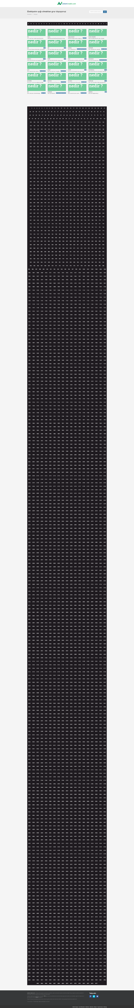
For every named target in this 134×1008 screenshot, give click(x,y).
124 (31, 125)
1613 (105, 381)
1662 (71, 391)
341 (56, 160)
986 (33, 269)
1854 (79, 426)
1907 (63, 437)
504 (38, 188)
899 (99, 251)
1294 (42, 325)
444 (49, 178)
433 (85, 174)
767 (78, 230)
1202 (54, 307)
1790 (50, 416)
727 (85, 223)
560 (89, 195)
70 (82, 115)
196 (63, 136)
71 (85, 115)
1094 (79, 286)
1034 (67, 276)
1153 (88, 297)
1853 (75, 426)
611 (45, 206)
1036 (75, 276)
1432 (63, 349)
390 (81, 167)
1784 (105, 412)
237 (60, 143)
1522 (42, 367)
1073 (71, 283)
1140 (33, 297)
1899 (29, 437)
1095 (84, 286)
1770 (46, 412)
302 (67, 153)
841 (41, 244)
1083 (33, 286)
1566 (67, 374)
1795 (71, 416)
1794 (67, 416)
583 (96, 199)
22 (89, 108)
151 (52, 129)
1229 (88, 311)
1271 (105, 318)
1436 (79, 349)
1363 (92, 335)
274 (41, 150)
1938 (33, 444)
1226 (75, 311)
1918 (29, 440)
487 (52, 185)
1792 (59, 416)
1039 (88, 276)
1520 (33, 367)
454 (85, 178)
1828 (50, 423)
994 (62, 269)
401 (45, 171)
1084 (38, 286)
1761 (88, 409)
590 (45, 202)
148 (41, 129)
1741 (84, 405)
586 (31, 202)
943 (31, 262)
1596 (33, 381)
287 (89, 150)
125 (34, 125)
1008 (38, 272)
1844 (38, 426)
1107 (54, 290)
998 (76, 269)
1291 (29, 325)
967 (41, 265)
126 (38, 125)
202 (85, 136)
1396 (71, 342)
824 (56, 241)
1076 (84, 283)
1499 (105, 360)
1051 (59, 279)
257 (56, 146)
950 (56, 262)
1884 (46, 433)
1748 (33, 409)
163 (96, 129)
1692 (38, 398)
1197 (33, 307)
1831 (63, 423)
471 (70, 181)
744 (70, 227)
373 (96, 164)
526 (41, 192)
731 (99, 223)
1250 (96, 314)
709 (96, 220)
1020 (88, 272)
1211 (92, 307)
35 (51, 111)
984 (103, 265)
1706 (96, 398)
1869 (63, 430)
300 (60, 153)
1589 (84, 377)
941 (99, 258)
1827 (46, 423)
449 (67, 178)
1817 (84, 419)
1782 (96, 412)
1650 (100, 388)
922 (31, 258)
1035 (71, 276)
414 (92, 171)
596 (67, 202)
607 (31, 206)
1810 (54, 419)
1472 (71, 356)
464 (45, 181)
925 (41, 258)
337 (41, 160)
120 (92, 122)
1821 (100, 419)
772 (96, 230)
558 (81, 195)
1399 (84, 342)
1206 (71, 307)
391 (85, 167)
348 (81, 160)
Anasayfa (29, 14)
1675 (46, 395)
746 (78, 227)
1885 (50, 433)
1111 (71, 290)
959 (89, 262)
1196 (29, 307)
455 (89, 178)
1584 (63, 377)
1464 (38, 356)
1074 (75, 283)
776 (34, 234)
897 (92, 251)
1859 (100, 426)
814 (96, 237)
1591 (92, 377)
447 (60, 178)
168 (38, 132)
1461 (105, 353)
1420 (92, 346)
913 (74, 255)
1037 (79, 276)
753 (103, 227)
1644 (75, 388)
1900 (33, 437)
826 (63, 241)
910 (63, 255)
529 (52, 192)
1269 (96, 318)
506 (45, 188)
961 (96, 262)
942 (103, 258)
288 (92, 150)
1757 (71, 409)
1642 (67, 388)
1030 (50, 276)
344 (67, 160)
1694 (46, 398)
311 (99, 153)
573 (60, 199)
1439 (92, 349)
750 (92, 227)
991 (51, 269)
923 (34, 258)
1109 (63, 290)
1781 (92, 412)
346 (74, 160)
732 (103, 223)
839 (34, 244)
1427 (42, 349)
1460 (100, 353)
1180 (42, 304)
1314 (46, 328)
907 (52, 255)
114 (70, 122)
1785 (29, 416)
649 (31, 213)
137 (78, 125)
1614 (29, 384)
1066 (42, 283)
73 (91, 115)
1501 (33, 363)
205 (96, 136)
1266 (84, 318)
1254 (33, 318)
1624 (71, 384)
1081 (105, 283)
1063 (29, 283)
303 (70, 153)
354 (103, 160)
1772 (54, 412)
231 (38, 143)
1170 (79, 300)
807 (70, 237)
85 (50, 118)
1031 (54, 276)
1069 (54, 283)
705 (81, 220)
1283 (75, 321)
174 (60, 132)
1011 (50, 272)
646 (96, 209)
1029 (46, 276)
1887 (59, 433)
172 (52, 132)
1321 (75, 328)
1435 (75, 349)
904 (41, 255)
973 (63, 265)
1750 (42, 409)
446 (56, 178)
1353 (50, 335)
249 (103, 143)
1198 (38, 307)
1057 (84, 279)
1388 (38, 342)
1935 (100, 440)
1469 (59, 356)
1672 (33, 395)
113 (67, 122)
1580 (46, 377)
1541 (42, 370)
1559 (38, 374)
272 (34, 150)
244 (85, 143)
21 (86, 108)
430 (74, 174)
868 (63, 248)
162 (92, 129)
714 (38, 223)
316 (41, 157)
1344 (92, 332)
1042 (100, 276)
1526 (59, 367)
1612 (100, 381)
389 (78, 167)
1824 (33, 423)
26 (101, 108)
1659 (59, 391)
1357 (67, 335)
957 (81, 262)
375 (103, 164)
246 (92, 143)
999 (80, 269)
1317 (59, 328)
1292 (33, 325)
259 (63, 146)
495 (81, 185)
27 (104, 108)
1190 (84, 304)
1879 (105, 430)
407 (67, 171)
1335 (54, 332)
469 (63, 181)
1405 (29, 346)
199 (74, 136)
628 (31, 209)
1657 (50, 391)
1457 (88, 353)
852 (81, 244)
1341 (79, 332)
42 (73, 111)
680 (67, 216)
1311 (33, 328)
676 (52, 216)
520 (96, 188)
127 (41, 125)
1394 (63, 342)
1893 (84, 433)
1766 (29, 412)
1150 (75, 297)
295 (41, 153)
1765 (105, 409)
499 (96, 185)
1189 (79, 304)
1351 (42, 335)
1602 (59, 381)
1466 (46, 356)
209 (34, 139)
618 (70, 206)
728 (89, 223)
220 (74, 139)
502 (31, 188)
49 (94, 111)
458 (99, 178)
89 (63, 118)
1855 (84, 426)
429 (70, 174)
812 (89, 237)
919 (96, 255)
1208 (79, 307)
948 (49, 262)
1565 (63, 374)
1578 (38, 377)
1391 (50, 342)
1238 (46, 314)
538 (85, 192)
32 (42, 111)
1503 (42, 363)
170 (45, 132)
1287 (92, 321)
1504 (46, 363)
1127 (59, 293)
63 (60, 115)
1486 (50, 360)
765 (70, 230)
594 (60, 202)
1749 (38, 409)
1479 (100, 356)
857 (99, 244)
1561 (46, 374)
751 (96, 227)
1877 (96, 430)
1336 (59, 332)
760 (52, 230)
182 (89, 132)
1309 (105, 325)
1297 (54, 325)
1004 (100, 269)
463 (41, 181)
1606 (75, 381)
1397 (75, 342)
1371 (46, 339)
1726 (100, 402)
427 (63, 174)
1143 (46, 297)
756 (38, 230)
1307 (96, 325)
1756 (67, 409)
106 (41, 122)
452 (78, 178)
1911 (79, 437)
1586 (71, 377)
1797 (79, 416)
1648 (92, 388)
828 (70, 241)
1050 (54, 279)
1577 (33, 377)
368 (78, 164)
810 (81, 237)
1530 (75, 367)
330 (92, 157)
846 (60, 244)
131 (56, 125)
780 (49, 234)
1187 (71, 304)
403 (52, 171)
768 (81, 230)
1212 (96, 307)
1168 (71, 300)
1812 (63, 419)
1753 (54, 409)
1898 (105, 433)
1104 (42, 290)
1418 (84, 346)
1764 (100, 409)
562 (96, 195)
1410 (50, 346)
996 (69, 269)
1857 (92, 426)
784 (63, 234)
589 (41, 202)
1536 (100, 367)
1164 (54, 300)
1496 (92, 360)
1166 (63, 300)
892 (74, 251)
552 (60, 195)
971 (56, 265)
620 (78, 206)
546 (38, 195)
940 (96, 258)
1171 (84, 300)
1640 (59, 388)
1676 (50, 395)
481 (31, 185)
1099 (100, 286)
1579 (42, 377)
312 (103, 153)
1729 (33, 405)
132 (60, 125)
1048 (46, 279)
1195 (105, 304)
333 (103, 157)
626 (99, 206)
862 (41, 248)
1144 (50, 297)
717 (49, 223)
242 (78, 143)
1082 (29, 286)
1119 (105, 290)
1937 (29, 444)
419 (34, 174)
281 (67, 150)
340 (52, 160)
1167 (67, 300)
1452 (67, 353)
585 (103, 199)
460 (31, 181)
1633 (29, 388)
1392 (54, 342)
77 (103, 115)
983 (99, 265)
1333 (46, 332)
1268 (92, 318)
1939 (38, 444)
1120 (29, 293)
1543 (50, 370)
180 (81, 132)
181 (85, 132)
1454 (75, 353)
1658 (54, 391)
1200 (46, 307)
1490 (67, 360)
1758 (75, 409)
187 (31, 136)
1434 (71, 349)
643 (85, 209)
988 (40, 269)
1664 (79, 391)
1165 (59, 300)
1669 (100, 391)
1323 (84, 328)
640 (74, 209)
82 (41, 118)
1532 (84, 367)
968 (45, 265)
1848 (54, 426)
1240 (54, 314)
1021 (92, 272)
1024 (105, 272)
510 (60, 188)
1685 (88, 395)
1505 (50, 363)
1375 (63, 339)
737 (45, 227)
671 (34, 216)
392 (89, 167)
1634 (33, 388)
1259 (54, 318)
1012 (54, 272)
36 (54, 111)
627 (103, 206)
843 (49, 244)
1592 (96, 377)
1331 (38, 332)
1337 (63, 332)
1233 (105, 311)
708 (92, 220)
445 (52, 178)
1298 (59, 325)
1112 (75, 290)
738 (49, 227)
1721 (79, 402)
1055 (75, 279)
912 (70, 255)
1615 (33, 384)
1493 (79, 360)
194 (56, 136)
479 (99, 181)
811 (85, 237)
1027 (38, 276)
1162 (46, 300)
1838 (92, 423)
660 (70, 213)
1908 (67, 437)
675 (49, 216)
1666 (88, 391)
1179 (38, 304)
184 (96, 132)
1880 (29, 433)
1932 (88, 440)
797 (34, 237)
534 (70, 192)
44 (79, 111)
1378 (75, 339)
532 (63, 192)
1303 (79, 325)
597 (70, 202)
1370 (42, 339)
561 (92, 195)
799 (41, 237)
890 (67, 251)
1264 (75, 318)
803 (56, 237)
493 (74, 185)
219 (70, 139)
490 (63, 185)
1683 (79, 395)
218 (67, 139)
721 (63, 223)
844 (52, 244)
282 (70, 150)
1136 (96, 293)
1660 (63, 391)
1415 (71, 346)
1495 (88, 360)
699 (60, 220)
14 (64, 108)
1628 (88, 384)
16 (70, 108)
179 (78, 132)
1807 (42, 419)
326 (78, 157)
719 (56, 223)
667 (96, 213)
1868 (59, 430)
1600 (50, 381)
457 (96, 178)
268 (96, 146)
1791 (54, 416)
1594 (105, 377)
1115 (88, 290)
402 (49, 171)
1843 (33, 426)
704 (78, 220)
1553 (92, 370)
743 (67, 227)
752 (99, 227)
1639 (54, 388)
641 (78, 209)
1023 (100, 272)
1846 (46, 426)
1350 (38, 335)
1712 (42, 402)
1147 (63, 297)
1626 (79, 384)
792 (92, 234)
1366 (105, 335)
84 (47, 118)
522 (103, 188)
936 (81, 258)
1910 (75, 437)
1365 (100, 335)
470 (67, 181)
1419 (88, 346)
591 (49, 202)
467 (56, 181)
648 (103, 209)
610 (41, 206)
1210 (88, 307)
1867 (54, 430)
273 (38, 150)
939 (92, 258)
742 (63, 227)
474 (81, 181)
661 (74, 213)
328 (85, 157)
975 (70, 265)
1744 (96, 405)
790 (85, 234)
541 (96, 192)
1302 (75, 325)
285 (81, 150)
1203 (59, 307)
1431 (59, 349)
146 (34, 129)
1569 (79, 374)
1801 (96, 416)
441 (38, 178)
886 (52, 251)
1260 (59, 318)
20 (82, 108)
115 (74, 122)
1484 (42, 360)
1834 (75, 423)
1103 (38, 290)
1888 (63, 433)
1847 (50, 426)
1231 (96, 311)
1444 (33, 353)
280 (63, 150)
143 (99, 125)
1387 (33, 342)
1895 (92, 433)
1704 (88, 398)
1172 (88, 300)
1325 (92, 328)
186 (103, 132)
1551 (84, 370)
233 (45, 143)
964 (31, 265)
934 (74, 258)
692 (34, 220)
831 (81, 241)
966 (38, 265)
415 (96, 171)
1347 (105, 332)
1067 (46, 283)
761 (56, 230)
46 (85, 111)
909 (60, 255)
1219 (46, 311)
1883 (42, 433)
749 (89, 227)
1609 (88, 381)
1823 (29, 423)
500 (99, 185)
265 (85, 146)
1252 (105, 314)
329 (89, 157)
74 (94, 115)
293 (34, 153)
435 (92, 174)
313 (31, 157)
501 (103, 185)
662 (78, 213)
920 (99, 255)
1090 (63, 286)
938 (89, 258)
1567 (71, 374)
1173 (92, 300)
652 (41, 213)
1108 (59, 290)
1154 (92, 297)
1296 (50, 325)
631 (41, 209)
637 (63, 209)
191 (45, 136)
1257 (46, 318)
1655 (42, 391)
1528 (67, 367)
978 (81, 265)
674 (45, 216)
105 (38, 122)
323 (67, 157)
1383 (96, 339)
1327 (100, 328)
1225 (71, 311)
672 (38, 216)
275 (45, 150)
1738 (71, 405)
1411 (54, 346)
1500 (29, 363)
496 (85, 185)
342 (60, 160)
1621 (59, 384)
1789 (46, 416)
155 (67, 129)
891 (70, 251)
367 (74, 164)
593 (56, 202)
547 (41, 195)
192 (49, 136)
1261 (63, 318)
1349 (33, 335)
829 (74, 241)
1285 (84, 321)
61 (54, 115)
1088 (54, 286)
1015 (67, 272)
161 (89, 129)
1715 (54, 402)
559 (85, 195)
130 (52, 125)
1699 (67, 398)
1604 (67, 381)
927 (49, 258)
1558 (33, 374)
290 (99, 150)
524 (34, 192)
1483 (38, 360)
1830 (59, 423)
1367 (29, 339)
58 (45, 115)
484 (41, 185)
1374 (59, 339)
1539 (33, 370)
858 (103, 244)
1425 (33, 349)
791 (89, 234)
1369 (38, 339)
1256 (42, 318)
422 (45, 174)
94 (78, 118)
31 (39, 111)
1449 (54, 353)
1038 (84, 276)
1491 (71, 360)
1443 (29, 353)
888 (60, 251)
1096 (88, 286)
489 (60, 185)
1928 (71, 440)
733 (31, 227)
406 (63, 171)
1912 (84, 437)
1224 (67, 311)
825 (60, 241)
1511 (75, 363)
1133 (84, 293)
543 (103, 192)
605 (99, 202)
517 (85, 188)
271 (31, 150)
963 (103, 262)
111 (60, 122)
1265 (79, 318)
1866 (50, 430)
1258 (50, 318)
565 (31, 199)
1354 (54, 335)
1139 (29, 297)
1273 (33, 321)
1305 (88, 325)
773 (99, 230)
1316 (54, 328)
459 (103, 178)
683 (78, 216)
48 (91, 111)
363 (60, 164)
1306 (92, 325)
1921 (42, 440)
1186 (67, 304)
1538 (29, 370)
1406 (33, 346)
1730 (38, 405)
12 (58, 108)
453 (81, 178)
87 (57, 118)
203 (89, 136)
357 (38, 164)
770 (89, 230)
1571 (88, 374)
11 (55, 108)
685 (85, 216)
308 (89, 153)
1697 (59, 398)
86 (53, 118)
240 (70, 143)
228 (103, 139)
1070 (59, 283)
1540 (38, 370)
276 (49, 150)
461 (34, 181)
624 (92, 206)
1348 (29, 335)
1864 (42, 430)
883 (41, 251)
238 (63, 143)
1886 (54, 433)
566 (34, 199)
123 (103, 122)
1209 (84, 307)
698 (56, 220)
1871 (71, 430)
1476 (88, 356)
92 (72, 118)
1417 (79, 346)
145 (31, 129)
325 (74, 157)
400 (41, 171)
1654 (38, 391)
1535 (96, 367)
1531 (79, 367)
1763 (96, 409)
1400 (88, 342)
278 (56, 150)
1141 (38, 297)
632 (45, 209)
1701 (75, 398)
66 (70, 115)
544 (31, 195)
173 (56, 132)
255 (49, 146)
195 (60, 136)
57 (42, 115)
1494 (84, 360)
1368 (33, 339)
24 (95, 108)
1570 (84, 374)
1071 (63, 283)
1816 (79, 419)
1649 (96, 388)
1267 (88, 318)
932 (67, 258)
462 (38, 181)
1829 (54, 423)
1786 (33, 416)
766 (74, 230)
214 (52, 139)
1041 (96, 276)
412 (85, 171)
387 (70, 167)
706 (85, 220)
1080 (100, 283)
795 (103, 234)
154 (63, 129)
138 (81, 125)
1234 (29, 314)
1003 (96, 269)
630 (38, 209)
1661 (67, 391)
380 (45, 167)
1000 (84, 269)
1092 (71, 286)
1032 (59, 276)
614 (56, 206)
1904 (50, 437)
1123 (42, 293)
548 (45, 195)
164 (99, 129)
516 (81, 188)
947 (45, 262)
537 (81, 192)
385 (63, 167)
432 (81, 174)
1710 (33, 402)
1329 (29, 332)
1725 (96, 402)
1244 (71, 314)
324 (70, 157)
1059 (92, 279)
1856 (88, 426)
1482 (33, 360)
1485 (46, 360)
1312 (38, 328)
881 (34, 251)
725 (78, 223)
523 (31, 192)
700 (63, 220)
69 (79, 115)
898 (96, 251)
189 (38, 136)
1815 (75, 419)
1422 (100, 346)
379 (41, 167)
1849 (59, 426)
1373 (54, 339)
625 (96, 206)
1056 (79, 279)
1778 (79, 412)
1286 (88, 321)
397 (31, 171)
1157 (105, 297)
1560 (42, 374)
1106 (50, 290)
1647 (88, 388)
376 (31, 167)
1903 (46, 437)
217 (63, 139)
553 (63, 195)
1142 (42, 297)
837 (103, 241)
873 (81, 248)
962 (99, 262)
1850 (63, 426)
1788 (42, 416)
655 (52, 213)
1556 (105, 370)
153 (60, 129)
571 (52, 199)
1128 (63, 293)
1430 (54, 349)
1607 (79, 381)
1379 (79, 339)
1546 (63, 370)
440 (34, 178)
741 (60, 227)
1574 (100, 374)
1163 (50, 300)
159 (81, 129)
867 (60, 248)
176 (67, 132)
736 (41, 227)
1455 (79, 353)
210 (38, 139)
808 (74, 237)
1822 (105, 419)
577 (74, 199)
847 (63, 244)
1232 (100, 311)
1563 (54, 374)
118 (85, 122)
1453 (71, 353)
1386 (29, 342)
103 (31, 122)
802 (52, 237)
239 (67, 143)
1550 (79, 370)
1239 (50, 314)
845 (56, 244)
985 (29, 269)
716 (45, 223)
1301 (71, 325)
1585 (67, 377)
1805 (33, 419)
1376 (67, 339)
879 (103, 248)
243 (81, 143)
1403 (100, 342)
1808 (46, 419)
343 (63, 160)
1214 (105, 307)
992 (54, 269)
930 (60, 258)
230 (34, 143)
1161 (42, 300)
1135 (92, 293)
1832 (67, 423)
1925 (59, 440)
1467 (50, 356)
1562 (50, 374)
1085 (42, 286)
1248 (88, 314)
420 (38, 174)
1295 (46, 325)
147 (38, 129)
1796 (75, 416)
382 (52, 167)
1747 (29, 409)
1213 (100, 307)
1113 (79, 290)
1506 (54, 363)
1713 (46, 402)
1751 (46, 409)
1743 (92, 405)
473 (78, 181)
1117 (96, 290)
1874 (84, 430)
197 (67, 136)
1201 (50, 307)
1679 (63, 395)
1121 (33, 293)
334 (31, 160)
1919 (33, 440)
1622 (63, 384)
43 (76, 111)
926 (45, 258)
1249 (92, 314)
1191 (88, 304)
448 (63, 178)
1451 (63, 353)
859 (31, 248)
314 (34, 157)
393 (92, 167)
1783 (100, 412)
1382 (92, 339)
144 (103, 125)
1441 (100, 349)
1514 (88, 363)
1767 (33, 412)
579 (81, 199)
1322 (79, 328)
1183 (54, 304)
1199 (42, 307)
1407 (38, 346)
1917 (105, 437)
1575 (105, 374)
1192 (92, 304)
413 (89, 171)
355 (31, 164)
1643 (71, 388)
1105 (46, 290)
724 (74, 223)
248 (99, 143)
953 (67, 262)
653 (45, 213)
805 (63, 237)
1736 (63, 405)
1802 (100, 416)
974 (67, 265)
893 (78, 251)
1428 (46, 349)
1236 (38, 314)
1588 (79, 377)
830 (78, 241)
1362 (88, 335)
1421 (96, 346)
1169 (75, 300)
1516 (96, 363)
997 (72, 269)
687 (92, 216)
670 (31, 216)
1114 (84, 290)
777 (38, 234)
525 (38, 192)
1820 (96, 419)
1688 (100, 395)
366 (70, 164)
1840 (100, 423)
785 (67, 234)
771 (92, 230)
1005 (105, 269)
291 (103, 150)
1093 (75, 286)
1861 (29, 430)
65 (67, 115)
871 (74, 248)
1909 (71, 437)
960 (92, 262)
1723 (88, 402)
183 (92, 132)
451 (74, 178)
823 (52, 241)
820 (41, 241)
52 (103, 111)
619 (74, 206)
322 (63, 157)
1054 (71, 279)
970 (52, 265)
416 (99, 171)
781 (52, 234)
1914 (92, 437)
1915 (96, 437)
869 (67, 248)
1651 (105, 388)
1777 (75, 412)
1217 (38, 311)
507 (49, 188)
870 (70, 248)
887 (56, 251)
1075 (79, 283)
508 (52, 188)
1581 (50, 377)
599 (78, 202)
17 (73, 108)
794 (99, 234)
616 (63, 206)
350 (89, 160)
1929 (75, 440)
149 (45, 129)
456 (92, 178)
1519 (29, 367)
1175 (100, 300)
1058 (88, 279)
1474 (79, 356)
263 (78, 146)
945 (38, 262)
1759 (79, 409)
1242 (63, 314)
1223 (63, 311)
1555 (100, 370)
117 (81, 122)
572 (56, 199)
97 (87, 118)
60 (51, 115)
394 (96, 167)
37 (57, 111)
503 (34, 188)
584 (99, 199)
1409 (46, 346)
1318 (63, 328)
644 (89, 209)
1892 (79, 433)
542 (99, 192)
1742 (88, 405)
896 (89, 251)
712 (31, 223)
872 (78, 248)
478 (96, 181)
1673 (38, 395)
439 (31, 178)
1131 (75, 293)
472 (74, 181)
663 (81, 213)
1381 (88, 339)
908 (56, 255)
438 (103, 174)
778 (41, 234)
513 (70, 188)
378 (38, 167)
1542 (46, 370)
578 (78, 199)
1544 (54, 370)
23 (92, 108)
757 (41, 230)
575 (67, 199)
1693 (42, 398)
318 (49, 157)
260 (67, 146)
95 (81, 118)
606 (103, 202)
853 (85, 244)
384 (60, 167)
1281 (67, 321)
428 (67, 174)
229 (31, 143)
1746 (105, 405)
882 (38, 251)
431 (78, 174)
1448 (50, 353)
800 (45, 237)
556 (74, 195)
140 (89, 125)
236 (56, 143)
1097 (92, 286)
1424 (29, 349)
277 (52, 150)
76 (100, 115)
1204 (63, 307)
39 (63, 111)
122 (99, 122)
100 (97, 118)
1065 (38, 283)
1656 (46, 391)
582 (92, 199)
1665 (84, 391)
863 (45, 248)
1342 (84, 332)
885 (49, 251)
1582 (54, 377)
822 (49, 241)
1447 (46, 353)
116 (78, 122)
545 (34, 195)
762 (60, 230)
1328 (105, 328)
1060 (96, 279)
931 (63, 258)
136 (74, 125)
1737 (67, 405)
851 (78, 244)
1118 (100, 290)
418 (31, 174)
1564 (59, 374)
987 (36, 269)
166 (31, 132)
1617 (42, 384)
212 (45, 139)
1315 (50, 328)
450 (70, 178)
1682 (75, 395)
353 (99, 160)
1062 (105, 279)
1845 (42, 426)
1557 (29, 374)
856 (96, 244)
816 (103, 237)
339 (49, 160)
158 (78, 129)
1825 (38, 423)
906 (49, 255)
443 (45, 178)
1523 (46, 367)
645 (92, 209)
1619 (50, 384)
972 (60, 265)
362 (56, 164)
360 (49, 164)
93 (75, 118)
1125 (50, 293)
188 (34, 136)
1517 (100, 363)
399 (38, 171)
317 (45, 157)
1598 (42, 381)
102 (104, 118)
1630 (96, 384)
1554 (96, 370)
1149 (71, 297)
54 (33, 115)
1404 (105, 342)
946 (41, 262)
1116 (92, 290)
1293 (38, 325)
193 (52, 136)
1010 (46, 272)
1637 (46, 388)
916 (85, 255)
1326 (96, 328)
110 (56, 122)
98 (90, 118)
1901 (38, 437)
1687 (96, 395)
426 (60, 174)
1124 (46, 293)
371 (89, 164)
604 (96, 202)
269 (99, 146)
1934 (96, 440)
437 (99, 174)
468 (60, 181)
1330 (33, 332)
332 (99, 157)
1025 (29, 276)
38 (60, 111)
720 (60, 223)
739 (52, 227)
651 (38, 213)
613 (52, 206)
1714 (50, 402)
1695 (50, 398)
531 (60, 192)
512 (67, 188)
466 (52, 181)
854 (89, 244)
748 (85, 227)
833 (89, 241)
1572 (92, 374)
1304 (84, 325)
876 (92, 248)
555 (70, 195)
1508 (63, 363)
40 (67, 111)
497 (89, 185)
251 (34, 146)
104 (34, 122)
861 (38, 248)
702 (70, 220)
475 (85, 181)
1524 (50, 367)
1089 (59, 286)
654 (49, 213)
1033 (63, 276)
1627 (84, 384)
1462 (29, 356)
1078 (92, 283)
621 (81, 206)
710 (99, 220)
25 (98, 108)
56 (39, 115)
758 (45, 230)
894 (81, 251)
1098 (96, 286)
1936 (105, 440)
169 (41, 132)
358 (41, 164)
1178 (33, 304)
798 (38, 237)
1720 (75, 402)
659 (67, 213)
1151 (79, 297)
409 (74, 171)
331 (96, 157)
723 (70, 223)
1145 (54, 297)
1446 (42, 353)
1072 (67, 283)
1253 (29, 318)
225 (92, 139)
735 (38, 227)
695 (45, 220)
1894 (88, 433)
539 (89, 192)
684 (81, 216)
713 (34, 223)
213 (49, 139)
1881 (33, 433)
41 (70, 111)
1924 (54, 440)
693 (38, 220)
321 (60, 157)
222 (81, 139)
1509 (67, 363)
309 (92, 153)
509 (56, 188)
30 (36, 111)
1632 (105, 384)
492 (70, 185)
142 (96, 125)
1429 (50, 349)
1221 (54, 311)
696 (49, 220)
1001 (88, 269)
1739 (75, 405)
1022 (96, 272)
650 (34, 213)
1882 (38, 433)
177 (70, 132)
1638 (50, 388)
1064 (33, 283)
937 (85, 258)
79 (32, 118)
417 (103, 171)
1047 (42, 279)
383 (56, 167)
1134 (88, 293)
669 (103, 213)
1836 (84, 423)
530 (56, 192)
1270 (100, 318)
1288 (96, 321)
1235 (33, 314)
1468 (54, 356)
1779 (84, 412)
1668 (96, 391)
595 (63, 202)
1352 (46, 335)
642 (81, 209)
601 (85, 202)
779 (45, 234)
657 (60, 213)
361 (52, 164)
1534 (92, 367)
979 (85, 265)
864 (49, 248)
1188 (75, 304)
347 (78, 160)
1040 (92, 276)
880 (31, 251)
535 (74, 192)
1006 (29, 272)
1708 (105, 398)
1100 (105, 286)
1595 (29, 381)
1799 (88, 416)
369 (81, 164)
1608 (84, 381)
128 (45, 125)
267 (92, 146)
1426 (38, 349)
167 (34, 132)
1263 (71, 318)
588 (38, 202)
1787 (38, 416)
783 (60, 234)
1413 (63, 346)
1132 (79, 293)
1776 (71, 412)
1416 (75, 346)
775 (31, 234)
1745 (100, 405)
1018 (79, 272)
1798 (84, 416)
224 (89, 139)
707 (89, 220)
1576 (29, 377)
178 (74, 132)
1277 (50, 321)
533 (67, 192)
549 (49, 195)
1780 (88, 412)
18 (76, 108)
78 (29, 118)
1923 (50, 440)
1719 (71, 402)
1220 (50, 311)
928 (52, 258)
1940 (42, 444)
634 (52, 209)
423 (49, 174)
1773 (59, 412)
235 (52, 143)
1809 (50, 419)
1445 (38, 353)
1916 (100, 437)
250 (31, 146)
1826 (42, 423)
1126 (54, 293)
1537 (105, 367)
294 (38, 153)
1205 (67, 307)
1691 (33, 398)
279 (60, 150)
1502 (38, 363)
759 (49, 230)
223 (85, 139)
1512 (79, 363)
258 (60, 146)
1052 (63, 279)
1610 (92, 381)
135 (70, 125)
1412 (59, 346)
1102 (33, 290)
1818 (88, 419)
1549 (75, 370)
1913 (88, 437)
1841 (105, 423)
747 (81, 227)
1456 (84, 353)
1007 (33, 272)
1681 (71, 395)
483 (38, 185)
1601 (54, 381)
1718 (67, 402)
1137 (100, 293)
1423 (105, 346)
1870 (67, 430)
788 (78, 234)
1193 (96, 304)
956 (78, 262)
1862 (33, 430)
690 (103, 216)
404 (56, 171)
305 (78, 153)
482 (34, 185)
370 (85, 164)
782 (56, 234)
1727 (105, 402)
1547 (67, 370)
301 (63, 153)
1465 (42, 356)
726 (81, 223)
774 (103, 230)
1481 (29, 360)
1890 (71, 433)
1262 (67, 318)
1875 (88, 430)
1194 (100, 304)
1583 (59, 377)
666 (92, 213)
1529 (71, 367)
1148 (67, 297)
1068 (50, 283)
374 (99, 164)
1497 (96, 360)
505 (41, 188)
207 (103, 136)
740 (56, 227)
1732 (46, 405)
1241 (59, 314)
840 (38, 244)
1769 (42, 412)
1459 (96, 353)
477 (92, 181)
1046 (38, 279)
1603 (63, 381)
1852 (71, 426)
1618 (46, 384)
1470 (63, 356)
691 (31, 220)
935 (78, 258)
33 (45, 111)
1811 (59, 419)
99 (93, 118)
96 (84, 118)
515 (78, 188)
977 (78, 265)
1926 (63, 440)
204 (92, 136)
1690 (29, 398)
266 (89, 146)
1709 (29, 402)
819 (38, 241)
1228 (84, 311)
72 (88, 115)
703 (74, 220)
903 (38, 255)
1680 (67, 395)
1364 (96, 335)
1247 (84, 314)
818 (34, 241)
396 (103, 167)
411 (81, 171)
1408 (42, 346)
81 (38, 118)
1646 (84, 388)
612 (49, 206)
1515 (92, 363)
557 (78, 195)
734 (34, 227)
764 (67, 230)
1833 (71, 423)
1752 (50, 409)
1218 (42, 311)
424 (52, 174)
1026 (33, 276)
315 (38, 157)
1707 (100, 398)
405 (60, 171)
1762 (92, 409)
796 (31, 237)
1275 (42, 321)
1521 (38, 367)
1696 (54, 398)
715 (41, 223)
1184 (59, 304)
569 (45, 199)
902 (34, 255)
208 (31, 139)
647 (99, 209)
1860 (105, 426)
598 (74, 202)
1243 (67, 314)
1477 (92, 356)
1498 (100, 360)
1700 (71, 398)
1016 (71, 272)
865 (52, 248)
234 (49, 143)
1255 (38, 318)
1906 (59, 437)
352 (96, 160)
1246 (79, 314)
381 (49, 167)
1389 (42, 342)
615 (60, 206)
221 (78, 139)
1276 (46, 321)
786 (70, 234)
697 (52, 220)
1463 (33, 356)
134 (67, 125)
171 (49, 132)
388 (74, 167)
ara (105, 11)
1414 (67, 346)
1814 (71, 419)
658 (63, 213)
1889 (67, 433)
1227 (79, 311)
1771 (50, 412)
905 (45, 255)
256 (52, 146)
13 (61, 108)
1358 (71, 335)
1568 (75, 374)
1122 (38, 293)
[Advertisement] (67, 98)
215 (56, 139)
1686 (92, 395)
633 (49, 209)
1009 (42, 272)
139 (85, 125)
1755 (63, 409)
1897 (100, 433)
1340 (75, 332)
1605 (71, 381)
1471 (67, 356)
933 (70, 258)
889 (63, 251)
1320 (71, 328)
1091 (67, 286)
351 (92, 160)
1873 (79, 430)
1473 (75, 356)
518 (89, 188)
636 (60, 209)
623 (89, 206)
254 (45, 146)
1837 (88, 423)
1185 (63, 304)
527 (45, 192)
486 (49, 185)
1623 (67, 384)
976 (74, 265)
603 (92, 202)
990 (47, 269)
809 (78, 237)
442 (41, 178)
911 (67, 255)
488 (56, 185)
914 (78, 255)
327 (81, 157)
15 (67, 108)
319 (52, 157)
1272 (29, 321)
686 (89, 216)
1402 (96, 342)
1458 (92, 353)
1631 (100, 384)
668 (99, 213)
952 (63, 262)
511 (63, 188)
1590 (88, 377)
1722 (84, 402)
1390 (46, 342)
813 (92, 237)
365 (67, 164)
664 (85, 213)
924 (38, 258)
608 (34, 206)
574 (63, 199)
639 (70, 209)
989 (43, 269)
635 (56, 209)
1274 (38, 321)
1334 (50, 332)
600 (81, 202)
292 (31, 153)
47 (88, 111)
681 (70, 216)
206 (99, 136)
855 (92, 244)
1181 (46, 304)
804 (60, 237)
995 (65, 269)
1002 (92, 269)
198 (70, 136)
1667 (92, 391)
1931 (84, 440)
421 (41, 174)
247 (96, 143)
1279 (59, 321)
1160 (38, 300)
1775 (67, 412)
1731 (42, 405)
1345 (96, 332)
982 (96, 265)
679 (63, 216)
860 (34, 248)
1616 (38, 384)
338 (45, 160)
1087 (50, 286)
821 (45, 241)
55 (36, 115)
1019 (84, 272)
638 (67, 209)
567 (38, 199)
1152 (84, 297)
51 (100, 111)
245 (89, 143)
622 (85, 206)
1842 (29, 426)
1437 (84, 349)
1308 (100, 325)
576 (70, 199)
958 (85, 262)
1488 (59, 360)
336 (38, 160)
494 (78, 185)
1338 (67, 332)
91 (69, 118)
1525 (54, 367)
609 (38, 206)
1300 (67, 325)
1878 (100, 430)
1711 (38, 402)
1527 (63, 367)
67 (73, 115)
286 (85, 150)
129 (49, 125)
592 (52, 202)
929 (56, 258)
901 (31, 255)
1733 (50, 405)
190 (41, 136)
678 (60, 216)
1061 (100, 279)
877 (96, 248)
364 (63, 164)
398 (34, 171)
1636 (42, 388)
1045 (33, 279)
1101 (29, 290)
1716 (59, 402)
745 (74, 227)
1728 (29, 405)
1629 (92, 384)
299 (56, 153)
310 (96, 153)
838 (31, 244)
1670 (105, 391)
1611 (96, 381)
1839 (96, 423)
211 (41, 139)
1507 (59, 363)
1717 (63, 402)
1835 (79, 423)
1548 (71, 370)
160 (85, 129)
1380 (84, 339)
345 (70, 160)
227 (99, 139)
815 (99, 237)
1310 (29, 328)
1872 (75, 430)
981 (92, 265)
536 (78, 192)
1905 (54, 437)
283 (74, 150)
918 (92, 255)
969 (49, 265)
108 (49, 122)
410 (78, 171)
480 (103, 181)
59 (48, 115)
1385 (105, 339)
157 (74, 129)
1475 (84, 356)
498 (92, 185)
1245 (75, 314)
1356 (63, 335)
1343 (88, 332)
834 (92, 241)
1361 (84, 335)
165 (103, 129)
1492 (75, 360)
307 (85, 153)
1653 (33, 391)
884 (45, 251)
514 (74, 188)
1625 (75, 384)
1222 (59, 311)
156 (70, 129)
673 (41, 216)
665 (89, 213)
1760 (84, 409)
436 (96, 174)
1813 (67, 419)
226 (96, 139)
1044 (29, 279)
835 (96, 241)
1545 (59, 370)
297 (49, 153)
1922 (46, 440)
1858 (96, 426)
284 (78, 150)
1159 (33, 300)
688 (96, 216)
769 (85, 230)
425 (56, 174)
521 (99, 188)
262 (74, 146)
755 (34, 230)
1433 (67, 349)
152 (56, 129)
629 (34, 209)
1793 (63, 416)
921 (103, 255)
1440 (96, 349)
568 (41, 199)
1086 (46, 286)
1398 (79, 342)
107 (45, 122)
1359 (75, 335)
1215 (29, 311)
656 (56, 213)
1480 (105, 356)
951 (60, 262)
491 (67, 185)
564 (103, 195)
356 (34, 164)
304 (74, 153)
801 (49, 237)
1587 (75, 377)
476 (89, 181)
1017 (75, 272)
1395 (67, 342)
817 (31, 241)
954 (70, 262)
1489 (63, 360)
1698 (63, 398)
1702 (79, 398)
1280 (63, 321)
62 (57, 115)
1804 (29, 419)
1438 (88, 349)
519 (92, 188)
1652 (29, 391)
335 (34, 160)
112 (63, 122)
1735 (59, 405)
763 (63, 230)
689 (99, 216)
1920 (38, 440)
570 (49, 199)
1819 (92, 419)
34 (48, 111)
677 (56, 216)
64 (63, 115)
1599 (46, 381)
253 (41, 146)
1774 (63, 412)
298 (52, 153)
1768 (38, 412)
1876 (92, 430)
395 (99, 167)
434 (89, 174)
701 (67, 220)
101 (101, 118)
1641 (63, 388)
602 (89, 202)
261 (70, 146)
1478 (96, 356)
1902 (42, 437)
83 (44, 118)
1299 (63, 325)
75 (97, 115)
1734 (54, 405)
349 (85, 160)
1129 (67, 293)
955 (74, 262)
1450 (59, 353)
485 (45, 185)
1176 (105, 300)
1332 (42, 332)
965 (34, 265)
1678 (59, 395)
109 (52, 122)
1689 (105, 395)
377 (34, 167)
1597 (38, 381)
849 (70, 244)
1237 (42, 314)
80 (35, 118)
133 (63, 125)
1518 (105, 363)
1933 (92, 440)
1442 (105, 349)
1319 (67, 328)
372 (92, 164)
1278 (54, 321)
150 (49, 129)
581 (89, 199)
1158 (29, 300)
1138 (105, 293)
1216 (33, 311)
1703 (84, 398)
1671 (29, 395)
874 (85, 248)
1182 (50, 304)
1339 (71, 332)
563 (99, 195)
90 (66, 118)
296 (45, 153)
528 (49, 192)
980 (89, 265)
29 (33, 111)
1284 (79, 321)
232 (41, 143)
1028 (42, 276)
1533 (88, 367)
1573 (96, 374)
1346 (100, 332)
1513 (84, 363)
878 (99, 248)
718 (52, 223)
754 (31, 230)
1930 (79, 440)
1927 (67, 440)
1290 (105, 321)
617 (67, 206)
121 (96, 122)
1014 (63, 272)
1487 (54, 360)
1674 (42, 395)
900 (103, 251)
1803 (105, 416)
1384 (100, 339)
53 (30, 115)
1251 (100, 314)
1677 (54, 395)
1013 (59, 272)
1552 (88, 370)
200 (78, 136)
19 (79, 108)
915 (81, 255)
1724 (92, 402)
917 (89, 255)
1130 (71, 293)
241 (74, 143)
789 (81, 234)
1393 (59, 342)
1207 (75, 307)
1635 (38, 388)
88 (60, 118)
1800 (92, 416)
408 (70, 171)
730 (96, 223)
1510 (71, 363)
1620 (54, 384)
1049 (50, 279)
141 (92, 125)
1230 (92, 311)
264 (81, 146)
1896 (96, 433)
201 (81, 136)
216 (60, 139)
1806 (38, 419)
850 (74, 244)
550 (52, 195)
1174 (96, 300)
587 (34, 202)
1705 (92, 398)
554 (67, 195)
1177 (29, 304)
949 (52, 262)
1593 (100, 377)
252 (38, 146)
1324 (88, 328)
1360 (79, 335)
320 (56, 157)
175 (63, 132)
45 (82, 111)
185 (99, 132)
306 (81, 153)
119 (89, 122)
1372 (50, 339)
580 (85, 199)
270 (103, 146)
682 (74, 216)
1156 (100, 297)
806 (67, 237)
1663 (75, 391)
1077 (88, 283)
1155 (96, 297)
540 (92, 192)
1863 (38, 430)
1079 (96, 283)
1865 (46, 430)
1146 (59, 297)
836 (99, 241)
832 (85, 241)
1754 (59, 409)
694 (41, 220)
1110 (67, 290)
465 (49, 181)
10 (52, 108)
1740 (79, 405)
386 (67, 167)
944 (34, 262)
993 (58, 269)
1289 (100, 321)
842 (45, 244)
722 (67, 223)
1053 (67, 279)
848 (67, 244)
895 (85, 251)
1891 (75, 433)
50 (97, 111)
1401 (92, 342)
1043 (105, 276)
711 (103, 220)
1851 (67, 426)
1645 (79, 388)
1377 (71, 339)
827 (67, 241)
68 (76, 115)
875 (89, 248)
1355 (59, 335)
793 (96, 234)
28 (30, 111)
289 (96, 150)
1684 (84, 395)
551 (56, 195)
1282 (71, 321)
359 (45, 164)
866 (56, 248)
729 (92, 223)
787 (74, 234)
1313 (42, 328)
